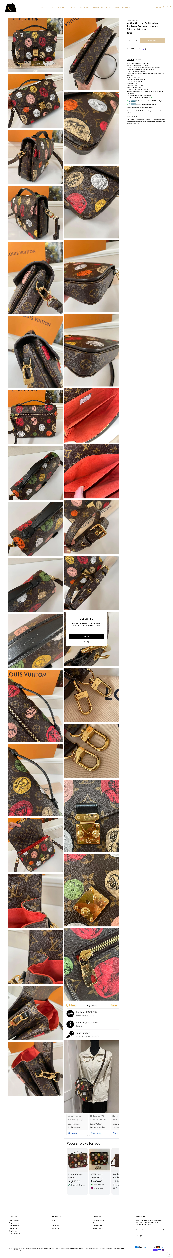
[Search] (164, 7)
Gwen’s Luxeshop (132, 20)
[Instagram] (88, 641)
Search (54, 1220)
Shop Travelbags (14, 1225)
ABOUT (117, 7)
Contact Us (55, 1228)
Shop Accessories (14, 1234)
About (53, 1223)
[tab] (131, 59)
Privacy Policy (97, 1225)
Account (158, 7)
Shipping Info (97, 1223)
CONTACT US (126, 7)
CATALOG (61, 7)
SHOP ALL (51, 7)
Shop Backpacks (14, 1228)
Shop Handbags (14, 1220)
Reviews (138, 59)
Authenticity (55, 1225)
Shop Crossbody (14, 1223)
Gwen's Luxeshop (17, 1248)
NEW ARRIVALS (71, 7)
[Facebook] (85, 641)
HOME (43, 7)
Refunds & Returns (98, 1220)
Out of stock (152, 40)
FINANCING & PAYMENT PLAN (102, 7)
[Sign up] (163, 1230)
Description (130, 59)
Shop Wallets (13, 1231)
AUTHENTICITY (84, 7)
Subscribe (86, 636)
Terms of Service (98, 1228)
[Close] (105, 614)
